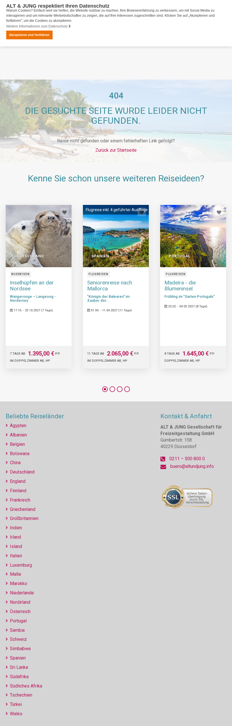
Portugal (18, 621)
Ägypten (18, 425)
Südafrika (19, 676)
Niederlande (22, 593)
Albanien (18, 435)
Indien (16, 527)
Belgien (17, 444)
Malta (15, 574)
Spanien (18, 658)
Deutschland (22, 472)
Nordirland (20, 602)
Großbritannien (24, 518)
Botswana (19, 453)
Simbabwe (20, 648)
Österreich (20, 611)
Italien (16, 555)
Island (16, 546)
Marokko (18, 583)
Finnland (18, 490)
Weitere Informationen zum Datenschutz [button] (37, 26)
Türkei (16, 704)
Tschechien (21, 695)
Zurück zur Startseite (116, 150)
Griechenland (22, 509)
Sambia (17, 630)
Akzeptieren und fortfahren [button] (29, 35)
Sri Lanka (19, 667)
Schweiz (18, 639)
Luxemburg (21, 565)
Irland (15, 537)
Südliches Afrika (26, 686)
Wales (16, 713)
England (17, 481)
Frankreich (20, 500)
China (15, 462)
